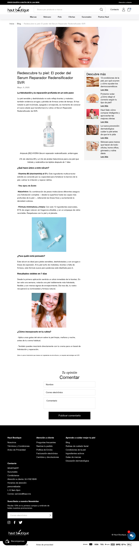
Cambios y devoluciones (47, 457)
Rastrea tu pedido (44, 446)
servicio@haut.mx (23, 494)
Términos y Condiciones (18, 446)
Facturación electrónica (47, 453)
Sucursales (12, 472)
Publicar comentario (70, 415)
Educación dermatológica (77, 461)
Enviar (50, 515)
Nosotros (11, 442)
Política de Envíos (44, 450)
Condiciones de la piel (76, 450)
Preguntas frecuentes (46, 442)
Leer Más (104, 90)
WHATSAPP (13, 468)
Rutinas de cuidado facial (77, 446)
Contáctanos (13, 475)
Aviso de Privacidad (16, 450)
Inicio (12, 24)
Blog (19, 24)
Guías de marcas (73, 457)
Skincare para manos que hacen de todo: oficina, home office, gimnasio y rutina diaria (110, 147)
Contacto (114, 9)
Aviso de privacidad (44, 545)
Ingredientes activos (75, 453)
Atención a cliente (125, 2)
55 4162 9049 (31, 479)
